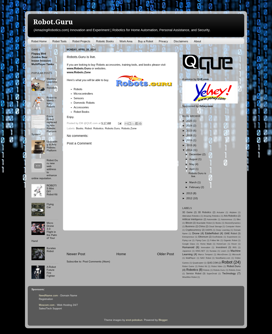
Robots (206, 270)
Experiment (232, 237)
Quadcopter (198, 263)
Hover (234, 244)
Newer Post (76, 254)
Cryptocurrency (193, 230)
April (192, 169)
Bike (239, 219)
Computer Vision (233, 226)
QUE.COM (212, 262)
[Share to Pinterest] (140, 123)
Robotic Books (105, 41)
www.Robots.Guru (79, 68)
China (202, 226)
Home (121, 254)
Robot (88, 128)
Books (79, 128)
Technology (229, 273)
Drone (195, 233)
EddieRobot (212, 233)
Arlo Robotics (230, 216)
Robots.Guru (112, 128)
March (193, 182)
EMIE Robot (230, 233)
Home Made (206, 244)
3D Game (187, 212)
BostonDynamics (233, 223)
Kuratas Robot (51, 250)
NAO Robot (205, 258)
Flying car (186, 240)
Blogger (163, 320)
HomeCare (221, 244)
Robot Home (39, 41)
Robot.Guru (53, 22)
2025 (189, 120)
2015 (189, 145)
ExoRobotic (217, 237)
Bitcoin (189, 223)
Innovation (205, 247)
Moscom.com (47, 305)
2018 (189, 135)
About (197, 41)
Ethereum (203, 237)
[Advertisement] (120, 241)
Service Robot (193, 273)
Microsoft (236, 254)
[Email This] (126, 123)
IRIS (234, 247)
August (193, 159)
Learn (223, 251)
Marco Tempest (205, 254)
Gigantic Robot (230, 240)
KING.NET (200, 251)
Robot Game (188, 266)
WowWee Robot (189, 277)
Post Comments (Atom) (96, 261)
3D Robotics (204, 212)
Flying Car (50, 206)
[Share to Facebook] (137, 123)
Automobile (212, 219)
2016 (189, 140)
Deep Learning (222, 230)
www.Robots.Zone (79, 72)
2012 (189, 198)
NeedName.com (223, 258)
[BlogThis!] (130, 123)
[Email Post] (119, 123)
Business (190, 226)
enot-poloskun (134, 320)
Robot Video (217, 266)
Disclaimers (181, 41)
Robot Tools (59, 41)
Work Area (126, 41)
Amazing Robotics (212, 216)
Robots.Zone (129, 128)
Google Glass (188, 244)
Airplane (233, 212)
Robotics (98, 128)
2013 (189, 193)
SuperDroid (212, 273)
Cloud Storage (215, 226)
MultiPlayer (191, 258)
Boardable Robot (204, 223)
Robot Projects (81, 41)
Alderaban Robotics (191, 216)
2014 (189, 150)
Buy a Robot (145, 41)
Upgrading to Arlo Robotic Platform (52, 146)
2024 (189, 125)
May (192, 164)
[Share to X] (133, 123)
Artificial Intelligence (192, 219)
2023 (189, 130)
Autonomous (226, 219)
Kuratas (213, 251)
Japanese (186, 251)
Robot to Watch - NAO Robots (52, 102)
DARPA (208, 230)
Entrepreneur (188, 237)
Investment (221, 247)
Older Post (165, 254)
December (195, 154)
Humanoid (188, 247)
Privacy (163, 41)
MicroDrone (222, 254)
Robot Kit (202, 266)
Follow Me (214, 240)
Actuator (220, 212)
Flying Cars (201, 240)
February (195, 187)
